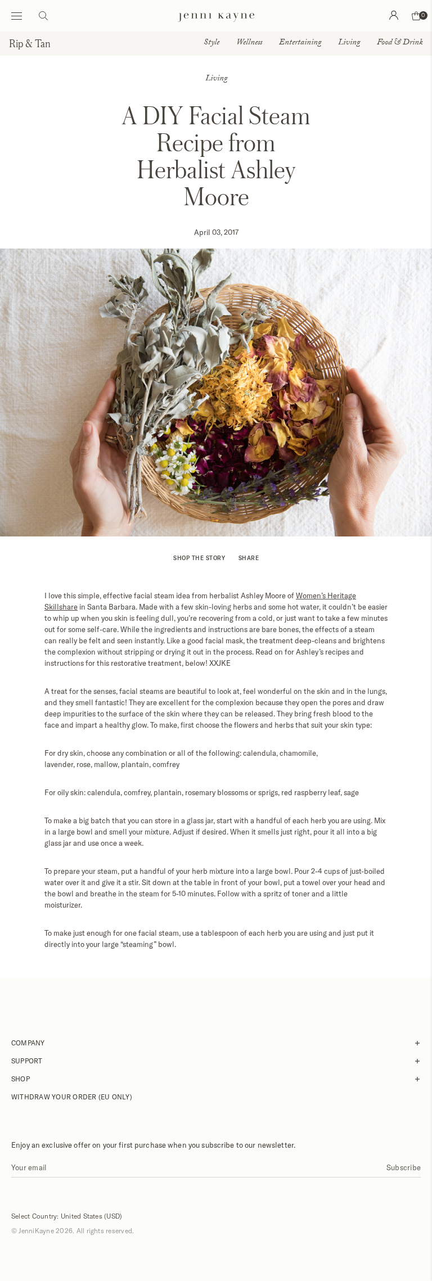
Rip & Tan (30, 43)
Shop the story (199, 557)
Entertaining (300, 43)
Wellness (249, 43)
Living (349, 43)
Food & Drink (400, 43)
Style (211, 43)
